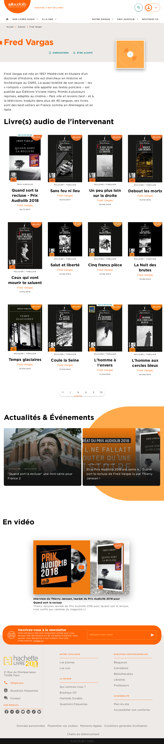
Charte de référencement (83, 734)
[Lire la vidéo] (81, 567)
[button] (71, 53)
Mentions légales (91, 725)
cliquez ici (38, 640)
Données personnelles (31, 725)
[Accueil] (17, 7)
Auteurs (21, 27)
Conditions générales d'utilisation (125, 725)
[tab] (7, 19)
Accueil (10, 27)
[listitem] (6, 711)
